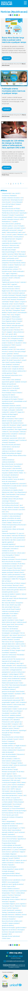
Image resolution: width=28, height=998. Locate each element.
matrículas (17, 748)
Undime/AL (5, 431)
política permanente (14, 574)
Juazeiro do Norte (7, 659)
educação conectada (13, 228)
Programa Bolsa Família (8, 843)
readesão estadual (15, 715)
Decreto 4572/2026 (12, 815)
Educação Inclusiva (12, 219)
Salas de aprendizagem (8, 252)
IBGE (3, 494)
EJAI (8, 789)
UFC (11, 719)
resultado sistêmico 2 (8, 745)
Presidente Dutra (7, 676)
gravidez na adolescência (9, 587)
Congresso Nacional (8, 546)
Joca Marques (18, 711)
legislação (21, 275)
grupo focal (10, 624)
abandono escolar (7, 349)
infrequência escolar (17, 338)
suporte (15, 386)
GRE (19, 713)
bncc (3, 234)
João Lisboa (12, 635)
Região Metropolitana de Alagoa (11, 453)
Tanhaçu (4, 912)
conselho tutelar (6, 618)
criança (4, 284)
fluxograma (19, 602)
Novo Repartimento (20, 492)
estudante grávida (7, 592)
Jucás (13, 726)
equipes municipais (7, 572)
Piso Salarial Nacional (8, 239)
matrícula (14, 535)
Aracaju (4, 509)
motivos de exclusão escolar (18, 667)
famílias (20, 763)
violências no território (8, 451)
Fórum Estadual (6, 392)
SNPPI (12, 789)
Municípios (5, 245)
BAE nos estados (7, 758)
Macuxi (11, 906)
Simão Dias (14, 897)
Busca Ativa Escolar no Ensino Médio (12, 737)
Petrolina (16, 330)
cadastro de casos (20, 860)
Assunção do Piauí (7, 732)
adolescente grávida (12, 589)
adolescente (21, 587)
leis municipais (14, 431)
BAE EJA (23, 899)
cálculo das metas (7, 598)
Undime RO (13, 390)
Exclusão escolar (7, 271)
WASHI (12, 327)
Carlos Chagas (19, 620)
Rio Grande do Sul (19, 659)
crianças (19, 230)
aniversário (22, 483)
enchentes (16, 364)
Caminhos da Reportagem (9, 414)
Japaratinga (22, 730)
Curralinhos (13, 713)
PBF (22, 700)
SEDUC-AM (21, 438)
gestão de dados (21, 927)
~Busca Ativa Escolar (8, 288)
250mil (10, 334)
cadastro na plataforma (9, 576)
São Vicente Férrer (7, 466)
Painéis (17, 555)
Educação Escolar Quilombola (10, 936)
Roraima (4, 864)
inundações (15, 366)
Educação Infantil (7, 206)
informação (20, 929)
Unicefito (4, 923)
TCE (3, 273)
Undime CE (5, 390)
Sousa (3, 774)
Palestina (15, 908)
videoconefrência (12, 232)
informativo (14, 548)
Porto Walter (13, 613)
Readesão (13, 195)
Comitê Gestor (6, 446)
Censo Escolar (6, 202)
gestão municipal (7, 427)
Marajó (11, 301)
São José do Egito (7, 607)
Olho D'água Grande (20, 429)
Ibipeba (4, 834)
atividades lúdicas (7, 498)
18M (15, 334)
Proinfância (22, 440)
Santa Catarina (6, 761)
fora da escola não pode (9, 336)
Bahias (17, 873)
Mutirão (23, 252)
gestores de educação (8, 691)
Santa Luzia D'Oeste (8, 778)
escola (18, 323)
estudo (23, 228)
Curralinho (5, 516)
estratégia (20, 336)
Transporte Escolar (7, 210)
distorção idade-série (8, 644)
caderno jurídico (20, 644)
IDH (9, 338)
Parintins (10, 895)
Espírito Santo (12, 312)
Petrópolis (5, 635)
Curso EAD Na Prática (8, 204)
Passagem (22, 579)
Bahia (16, 254)
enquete (17, 631)
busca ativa (17, 360)
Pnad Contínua (20, 494)
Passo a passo (19, 418)
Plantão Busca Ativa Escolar (10, 213)
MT (22, 330)
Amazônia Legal (13, 440)
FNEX (3, 821)
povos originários (21, 903)
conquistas (23, 702)
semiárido (5, 440)
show (21, 585)
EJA (22, 197)
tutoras (24, 485)
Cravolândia (5, 713)
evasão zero (15, 661)
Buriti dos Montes (7, 769)
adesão (24, 425)
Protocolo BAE (6, 724)
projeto (4, 343)
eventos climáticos (15, 362)
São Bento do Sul (7, 880)
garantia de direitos (7, 925)
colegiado (9, 332)
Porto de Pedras (11, 838)
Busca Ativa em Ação (12, 496)
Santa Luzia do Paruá (8, 609)
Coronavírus (5, 195)
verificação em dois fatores (10, 397)
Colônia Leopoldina (7, 429)
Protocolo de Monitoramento (10, 841)
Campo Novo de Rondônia (9, 628)
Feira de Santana (7, 585)
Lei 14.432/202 (15, 797)
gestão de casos (6, 884)
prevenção (13, 340)
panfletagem (20, 576)
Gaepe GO (21, 412)
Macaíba (4, 687)
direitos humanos (7, 704)
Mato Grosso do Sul (7, 641)
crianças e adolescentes (9, 750)
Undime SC (16, 758)
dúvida (10, 241)
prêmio (4, 228)
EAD (3, 511)
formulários (5, 667)
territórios (5, 932)
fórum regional (6, 319)
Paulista (10, 639)
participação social (12, 258)
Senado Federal (19, 546)
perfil (9, 680)
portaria (4, 639)
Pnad (14, 256)
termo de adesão (19, 479)
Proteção (11, 215)
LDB (14, 527)
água (3, 327)
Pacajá (15, 769)
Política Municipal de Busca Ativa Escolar (13, 524)
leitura (23, 594)
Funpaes (9, 568)
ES (14, 349)
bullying (23, 678)
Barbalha (16, 719)
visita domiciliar (16, 468)
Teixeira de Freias (13, 626)
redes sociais (5, 787)
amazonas (5, 256)
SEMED (4, 882)
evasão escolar (6, 306)
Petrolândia (20, 654)
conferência (14, 358)
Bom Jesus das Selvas (8, 602)
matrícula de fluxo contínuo (10, 269)
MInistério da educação (8, 771)
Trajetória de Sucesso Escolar (10, 282)
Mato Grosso (5, 358)
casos (13, 600)
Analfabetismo (22, 256)
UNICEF (10, 278)
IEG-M (3, 648)
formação (21, 226)
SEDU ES (19, 566)
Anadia (14, 709)
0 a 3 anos (15, 849)
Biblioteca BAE (22, 856)
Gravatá (19, 321)
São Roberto (14, 730)
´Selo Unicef (5, 362)
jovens (16, 592)
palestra (21, 293)
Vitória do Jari (16, 522)
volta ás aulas (21, 553)
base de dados (6, 535)
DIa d (3, 332)
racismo (4, 680)
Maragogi (13, 763)
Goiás (20, 683)
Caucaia (4, 626)
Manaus (19, 793)
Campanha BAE (6, 193)
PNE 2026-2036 (15, 780)
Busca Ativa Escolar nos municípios (12, 464)
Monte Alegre (6, 897)
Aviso (10, 256)
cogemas (13, 284)
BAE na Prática (6, 581)
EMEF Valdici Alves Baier (9, 436)
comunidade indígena (8, 903)
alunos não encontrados (9, 756)
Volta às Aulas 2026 (18, 704)
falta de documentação (8, 867)
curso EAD (21, 509)
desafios (4, 312)
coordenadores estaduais (9, 563)
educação (19, 260)
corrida (21, 358)
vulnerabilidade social (20, 401)
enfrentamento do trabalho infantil (12, 490)
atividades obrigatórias (8, 743)
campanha (5, 262)
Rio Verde (9, 360)
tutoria (24, 408)
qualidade (5, 347)
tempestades (6, 893)
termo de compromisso (8, 481)
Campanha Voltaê (7, 765)
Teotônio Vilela (6, 830)
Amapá (22, 507)
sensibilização (6, 579)
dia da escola (11, 323)
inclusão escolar (6, 527)
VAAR (3, 637)
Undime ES (5, 412)
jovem (16, 739)
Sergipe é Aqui (20, 650)
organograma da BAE (8, 873)
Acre (3, 537)
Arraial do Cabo (18, 862)
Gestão (4, 219)
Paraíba (23, 308)
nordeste (10, 265)
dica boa (14, 477)
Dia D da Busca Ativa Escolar (10, 503)
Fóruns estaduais (17, 319)
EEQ (10, 934)
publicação (5, 230)
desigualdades (10, 821)
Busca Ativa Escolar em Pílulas (10, 208)
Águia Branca (21, 838)
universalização (21, 312)
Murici (23, 570)
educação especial (17, 325)
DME (23, 693)
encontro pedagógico (8, 717)
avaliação (4, 674)
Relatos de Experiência (8, 384)
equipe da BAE (18, 869)
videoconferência (18, 332)
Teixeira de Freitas (7, 711)
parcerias (10, 254)
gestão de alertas (18, 884)
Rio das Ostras (18, 813)
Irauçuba (4, 472)
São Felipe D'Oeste (20, 778)
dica (17, 663)
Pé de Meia (21, 563)
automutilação (6, 615)
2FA (14, 665)
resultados (18, 693)
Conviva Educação (16, 202)
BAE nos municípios (7, 418)
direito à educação (18, 271)
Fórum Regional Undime (9, 321)
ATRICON (16, 278)
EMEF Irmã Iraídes (7, 776)
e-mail (23, 574)
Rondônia (12, 425)
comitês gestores (7, 373)
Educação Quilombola (15, 932)
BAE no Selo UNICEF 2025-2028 (11, 605)
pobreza (4, 278)
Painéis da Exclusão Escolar (10, 683)
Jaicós (3, 838)
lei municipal (5, 475)
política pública (16, 761)
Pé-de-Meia (20, 771)
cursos (15, 618)
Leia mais (6, 58)
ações (3, 360)
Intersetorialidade (7, 217)
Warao (24, 906)
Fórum (4, 299)
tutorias (24, 914)
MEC (3, 334)
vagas (7, 273)
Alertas (16, 353)
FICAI (3, 815)
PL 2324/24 (20, 533)
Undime (4, 265)
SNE (24, 795)
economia (15, 293)
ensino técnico (6, 851)
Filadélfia (20, 340)
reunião (7, 308)
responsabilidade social (19, 356)
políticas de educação (8, 260)
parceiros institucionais (18, 672)
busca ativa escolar (7, 223)
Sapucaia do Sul (6, 661)
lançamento (20, 750)
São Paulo (9, 310)
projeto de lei (21, 540)
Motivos (12, 860)
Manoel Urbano (18, 572)
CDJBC (4, 568)
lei (6, 334)
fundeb (15, 221)
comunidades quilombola (9, 856)
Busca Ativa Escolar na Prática (10, 583)
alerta (9, 600)
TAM (18, 252)
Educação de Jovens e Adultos (11, 899)
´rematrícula (5, 808)
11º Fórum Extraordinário (17, 808)
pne (23, 232)
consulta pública (18, 236)
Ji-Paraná (4, 442)
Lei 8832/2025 (15, 648)
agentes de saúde (13, 687)
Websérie (20, 234)
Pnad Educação (10, 494)
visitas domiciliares (14, 516)
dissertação (5, 719)
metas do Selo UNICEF (8, 767)
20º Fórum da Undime (8, 557)
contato (4, 241)
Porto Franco (6, 763)
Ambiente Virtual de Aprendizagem (12, 514)
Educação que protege (8, 249)
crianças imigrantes (7, 869)
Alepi (8, 648)
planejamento (6, 672)
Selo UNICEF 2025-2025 (8, 596)
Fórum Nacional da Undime (17, 262)
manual (19, 421)
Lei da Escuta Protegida (9, 782)
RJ (16, 327)
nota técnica (15, 446)
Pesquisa (4, 215)
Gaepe (17, 301)
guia (14, 421)
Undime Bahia (20, 893)
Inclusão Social (6, 369)
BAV (12, 291)
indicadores (19, 823)
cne (25, 234)
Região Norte (6, 291)
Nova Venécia (17, 804)
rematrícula (21, 434)
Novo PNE (5, 685)
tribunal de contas (7, 304)
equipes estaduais (13, 923)
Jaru (21, 505)
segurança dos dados (8, 395)
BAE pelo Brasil (17, 498)
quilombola (15, 851)
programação (6, 702)
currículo (8, 234)
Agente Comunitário (8, 620)
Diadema (10, 810)
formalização (5, 633)
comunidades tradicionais (9, 275)
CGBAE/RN (14, 579)
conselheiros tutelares (8, 689)
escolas (4, 678)
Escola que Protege (20, 810)
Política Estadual (18, 802)
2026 (17, 702)
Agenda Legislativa (7, 542)
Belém (4, 323)
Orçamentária (19, 215)
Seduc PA (8, 537)
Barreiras (15, 585)
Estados (18, 204)
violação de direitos (17, 369)
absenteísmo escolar (13, 646)
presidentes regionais (8, 696)
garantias (9, 353)
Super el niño (11, 886)
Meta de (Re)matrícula (20, 598)
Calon (14, 774)
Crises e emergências (20, 217)
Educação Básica (19, 210)
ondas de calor (6, 366)
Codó (3, 496)
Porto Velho (5, 470)
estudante (14, 434)
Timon (13, 893)
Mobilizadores (6, 221)
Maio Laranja (5, 797)
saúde (3, 232)
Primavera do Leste (7, 722)
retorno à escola (12, 509)
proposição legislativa (8, 544)
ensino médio (16, 306)
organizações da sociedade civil (11, 243)
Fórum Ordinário (17, 392)
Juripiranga (5, 501)
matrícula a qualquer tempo (10, 267)
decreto (4, 574)
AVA (7, 511)
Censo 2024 (5, 340)
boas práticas (20, 349)
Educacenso (20, 754)
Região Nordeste (20, 745)
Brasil (22, 310)
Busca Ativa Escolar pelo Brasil (11, 444)
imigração (11, 864)
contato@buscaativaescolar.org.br (15, 961)
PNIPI (18, 782)
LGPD (21, 219)
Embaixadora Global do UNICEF (11, 405)
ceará (12, 308)
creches (4, 293)
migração (12, 901)
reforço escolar (6, 468)
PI (18, 327)
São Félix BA (5, 540)
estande (4, 810)
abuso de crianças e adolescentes (12, 800)
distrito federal (6, 325)
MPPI (20, 674)
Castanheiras (5, 780)
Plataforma (17, 265)
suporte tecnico (6, 388)
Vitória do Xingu (6, 477)
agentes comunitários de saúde (11, 518)
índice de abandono (16, 791)
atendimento (14, 475)
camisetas (18, 910)
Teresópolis (12, 488)
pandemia (17, 223)
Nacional (16, 247)
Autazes (23, 583)
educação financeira (8, 914)
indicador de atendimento (9, 826)
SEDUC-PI (22, 589)
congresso (23, 301)
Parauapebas (6, 735)
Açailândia (14, 787)
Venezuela (5, 901)
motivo (4, 600)
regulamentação (6, 804)
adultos (20, 787)
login (21, 663)
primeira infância (7, 847)
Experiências (5, 200)
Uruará (4, 522)
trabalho (17, 594)
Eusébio (17, 609)
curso (15, 226)
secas (21, 366)
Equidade (4, 934)
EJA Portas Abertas (7, 813)
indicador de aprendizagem (10, 828)
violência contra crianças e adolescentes (14, 371)
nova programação (12, 882)
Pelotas (20, 399)
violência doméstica (7, 459)
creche (20, 795)
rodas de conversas (19, 676)
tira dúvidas (15, 388)
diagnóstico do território (9, 929)
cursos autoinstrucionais (9, 836)
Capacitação (23, 213)
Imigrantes (13, 273)
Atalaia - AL (22, 472)
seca (16, 832)
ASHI (7, 327)
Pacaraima (12, 442)
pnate (14, 234)
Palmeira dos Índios (7, 492)
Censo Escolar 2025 (7, 748)
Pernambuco (20, 299)
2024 (12, 314)
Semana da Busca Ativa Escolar (11, 570)
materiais (23, 282)
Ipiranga (4, 726)
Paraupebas (16, 310)
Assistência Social (7, 401)
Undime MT (13, 412)
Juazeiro (4, 895)
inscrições (5, 488)
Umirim (21, 739)
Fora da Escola (16, 680)
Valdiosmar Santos (7, 728)
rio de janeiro (17, 343)
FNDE (13, 345)
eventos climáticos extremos (10, 888)
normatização (15, 633)
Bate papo (22, 254)
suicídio (13, 615)
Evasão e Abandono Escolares (10, 197)
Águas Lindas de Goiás (8, 416)
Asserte (18, 345)
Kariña (9, 908)
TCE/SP (23, 646)
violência (18, 451)
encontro (4, 351)
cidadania (17, 914)
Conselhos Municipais (8, 295)
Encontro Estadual (20, 559)
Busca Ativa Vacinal (20, 291)
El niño (4, 886)
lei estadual (5, 650)
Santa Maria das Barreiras (9, 795)
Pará (8, 299)
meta (24, 343)
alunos (14, 784)
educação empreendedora (9, 297)
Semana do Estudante (8, 919)
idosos (4, 789)
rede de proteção (7, 247)
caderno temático (7, 449)
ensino (4, 353)
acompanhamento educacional (11, 700)
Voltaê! (19, 425)
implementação (6, 709)
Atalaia (9, 522)
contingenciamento (15, 670)
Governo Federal (19, 304)
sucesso (11, 351)
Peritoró (4, 741)
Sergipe (17, 314)
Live (23, 265)
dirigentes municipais (8, 559)
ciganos (9, 774)
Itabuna (18, 789)
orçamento (12, 347)
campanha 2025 (21, 665)
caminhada (5, 301)
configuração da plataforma (10, 483)
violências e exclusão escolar (10, 611)
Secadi (11, 858)
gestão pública (6, 849)
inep (14, 241)
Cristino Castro (6, 938)
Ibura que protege (20, 351)
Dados (4, 258)
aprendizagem (6, 317)
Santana (16, 507)
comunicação (6, 548)
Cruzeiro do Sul (22, 709)
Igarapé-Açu (18, 722)
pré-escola (13, 230)
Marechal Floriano (7, 806)
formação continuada (8, 410)
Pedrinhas (17, 895)
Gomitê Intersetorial (8, 698)
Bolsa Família (20, 691)
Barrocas (16, 607)
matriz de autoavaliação (9, 754)
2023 (3, 310)
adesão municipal (7, 421)
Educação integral (21, 295)
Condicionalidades (16, 637)
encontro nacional (7, 286)
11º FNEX (21, 828)
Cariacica (19, 836)
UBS (20, 724)
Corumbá (16, 639)
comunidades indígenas (9, 854)
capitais (4, 254)
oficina (4, 624)
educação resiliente (7, 832)
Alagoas (17, 308)
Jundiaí (4, 646)
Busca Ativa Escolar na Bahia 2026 (12, 921)
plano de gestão (17, 847)
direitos (4, 338)
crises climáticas (6, 364)
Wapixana (17, 906)
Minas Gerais (17, 568)
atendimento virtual (19, 880)
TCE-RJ (22, 633)
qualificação (5, 613)
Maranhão (17, 466)
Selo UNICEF (16, 193)
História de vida (13, 245)
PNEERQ (16, 858)
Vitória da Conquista (8, 631)
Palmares (12, 501)
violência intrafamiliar (8, 462)
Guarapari (16, 806)
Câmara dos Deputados (8, 533)
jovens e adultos (6, 356)
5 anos (9, 784)
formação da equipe (8, 871)
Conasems (15, 724)
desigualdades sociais (8, 823)
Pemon (4, 908)
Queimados (11, 834)
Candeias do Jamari (7, 550)
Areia (9, 726)
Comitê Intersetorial (8, 910)
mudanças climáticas (8, 890)
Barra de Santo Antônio (8, 657)
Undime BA (19, 410)
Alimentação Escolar (16, 200)
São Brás (4, 916)
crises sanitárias (15, 379)
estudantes (20, 784)
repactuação (5, 423)
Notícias (4, 706)
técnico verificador (7, 739)
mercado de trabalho (8, 594)
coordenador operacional (9, 438)
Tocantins (16, 286)
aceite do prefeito (7, 479)
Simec (8, 637)
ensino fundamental (13, 678)
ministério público (7, 226)
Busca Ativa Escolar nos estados (11, 561)
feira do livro (21, 635)
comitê (17, 698)
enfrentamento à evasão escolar (11, 485)
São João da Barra (7, 507)
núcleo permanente (18, 537)
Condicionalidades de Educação (11, 845)
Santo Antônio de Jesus (8, 622)
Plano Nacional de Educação (17, 685)
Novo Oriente (17, 427)
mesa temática (16, 830)
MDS (21, 698)
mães (9, 293)
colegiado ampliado (7, 693)
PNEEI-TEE (5, 860)
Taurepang (5, 906)
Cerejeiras (11, 741)
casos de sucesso (7, 386)
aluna (3, 589)
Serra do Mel (18, 624)
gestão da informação (8, 927)
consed (23, 360)
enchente (21, 832)
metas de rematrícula (19, 765)
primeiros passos (13, 706)
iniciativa (10, 343)
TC (20, 269)
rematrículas (5, 280)
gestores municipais (15, 408)
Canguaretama (19, 641)
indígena (22, 851)
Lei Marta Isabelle (7, 802)
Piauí (8, 314)
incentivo (23, 306)
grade (12, 702)
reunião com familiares (8, 663)
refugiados (19, 239)
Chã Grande (5, 791)
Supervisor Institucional (9, 654)
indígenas (4, 858)
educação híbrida (7, 236)
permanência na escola (8, 553)
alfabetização (15, 317)
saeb (19, 232)
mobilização (22, 297)
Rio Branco (21, 535)
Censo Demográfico (7, 555)
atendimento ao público (15, 912)
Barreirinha (5, 715)
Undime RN (5, 425)
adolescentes (6, 434)
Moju (14, 373)
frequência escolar (7, 330)
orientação (22, 849)
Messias (16, 728)
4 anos (4, 784)
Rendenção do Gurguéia (15, 916)
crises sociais (6, 379)
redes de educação (7, 752)
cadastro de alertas (7, 862)
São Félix (12, 540)
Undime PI (5, 408)
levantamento (6, 345)
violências (22, 431)
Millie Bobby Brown (7, 403)
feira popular (19, 717)
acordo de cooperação (16, 470)
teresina (13, 299)
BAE (8, 284)
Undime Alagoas (13, 674)
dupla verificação (7, 665)
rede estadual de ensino (9, 793)
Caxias (4, 314)
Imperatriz (13, 652)
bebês (23, 782)
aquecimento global (8, 382)
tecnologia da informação (9, 399)
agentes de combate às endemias (12, 520)
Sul (3, 308)
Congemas (20, 726)
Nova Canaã (5, 730)
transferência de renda (8, 566)
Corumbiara (5, 652)
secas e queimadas (20, 890)
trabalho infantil (13, 472)
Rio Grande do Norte (17, 423)
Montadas (16, 732)
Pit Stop (12, 650)
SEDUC (17, 288)
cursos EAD (5, 670)
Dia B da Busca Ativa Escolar (10, 505)
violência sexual (21, 622)
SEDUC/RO (17, 776)
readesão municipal (20, 382)
